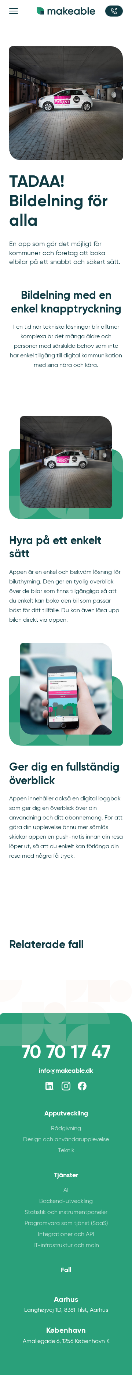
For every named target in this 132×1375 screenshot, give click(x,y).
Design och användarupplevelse (66, 1139)
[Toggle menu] (14, 11)
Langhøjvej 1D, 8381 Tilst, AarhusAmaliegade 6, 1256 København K (66, 1319)
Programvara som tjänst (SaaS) (66, 1222)
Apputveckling (66, 1113)
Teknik (66, 1150)
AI (66, 1189)
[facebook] (82, 1086)
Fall (66, 1270)
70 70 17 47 (66, 1052)
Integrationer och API (66, 1234)
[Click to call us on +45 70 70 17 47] (114, 11)
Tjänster (66, 1175)
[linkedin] (50, 1086)
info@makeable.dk (66, 1070)
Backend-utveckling (66, 1200)
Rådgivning (66, 1128)
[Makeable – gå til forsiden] (66, 11)
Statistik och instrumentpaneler (66, 1211)
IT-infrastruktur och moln (66, 1245)
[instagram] (66, 1086)
